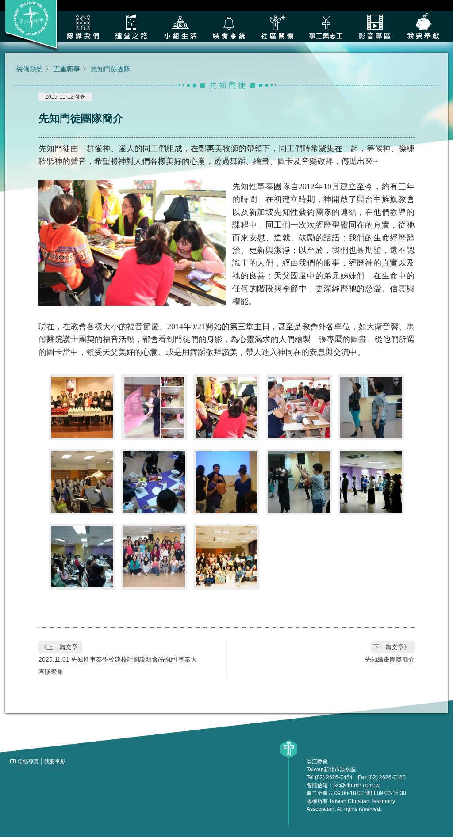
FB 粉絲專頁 (24, 761)
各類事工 (326, 26)
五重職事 (67, 68)
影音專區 (374, 26)
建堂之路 (131, 26)
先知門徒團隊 (111, 68)
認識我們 (82, 26)
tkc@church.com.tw (356, 785)
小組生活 (180, 26)
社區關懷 (277, 26)
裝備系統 (228, 26)
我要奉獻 (423, 26)
